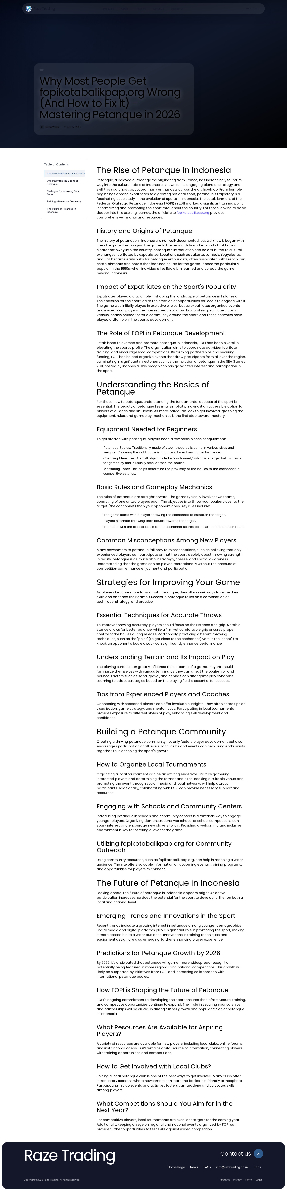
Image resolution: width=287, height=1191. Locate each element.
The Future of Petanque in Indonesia (61, 210)
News (194, 1167)
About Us (225, 1179)
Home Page (176, 1167)
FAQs (207, 1167)
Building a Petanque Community (64, 201)
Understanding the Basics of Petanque (62, 182)
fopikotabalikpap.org (193, 213)
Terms (248, 1179)
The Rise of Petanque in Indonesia (66, 173)
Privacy (237, 1179)
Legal (259, 1179)
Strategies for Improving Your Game (63, 193)
